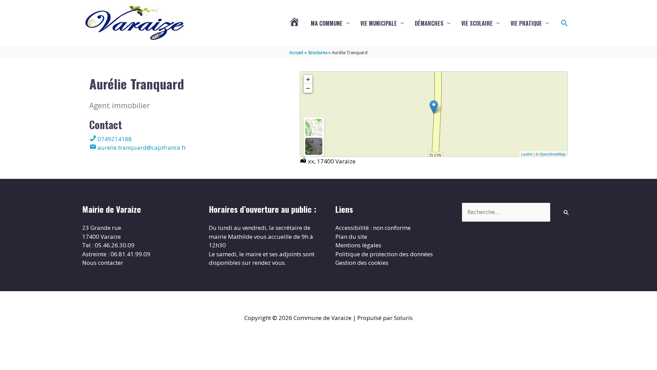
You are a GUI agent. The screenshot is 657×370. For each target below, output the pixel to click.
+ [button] (308, 79)
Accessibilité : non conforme (373, 228)
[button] (564, 23)
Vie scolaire (477, 23)
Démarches (429, 23)
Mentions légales (358, 245)
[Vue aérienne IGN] (313, 146)
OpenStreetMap (552, 154)
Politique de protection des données (384, 254)
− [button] (308, 88)
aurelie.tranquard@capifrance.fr (141, 147)
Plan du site (351, 237)
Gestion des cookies (361, 263)
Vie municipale (378, 23)
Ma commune (327, 23)
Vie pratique (526, 23)
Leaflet (526, 154)
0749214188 (114, 139)
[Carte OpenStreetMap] (313, 127)
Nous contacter (102, 263)
